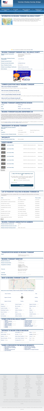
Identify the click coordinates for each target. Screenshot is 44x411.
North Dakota (27, 386)
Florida (5, 390)
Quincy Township (8, 293)
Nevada (27, 377)
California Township (18, 310)
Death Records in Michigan (30, 346)
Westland (2, 340)
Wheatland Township (29, 326)
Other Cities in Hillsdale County (14, 319)
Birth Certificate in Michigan (10, 346)
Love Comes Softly (10, 145)
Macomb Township (4, 338)
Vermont (39, 387)
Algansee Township (23, 290)
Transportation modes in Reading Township (18, 252)
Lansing (30, 334)
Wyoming (39, 395)
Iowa (16, 380)
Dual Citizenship (8, 350)
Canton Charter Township (19, 338)
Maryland (16, 387)
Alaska (5, 377)
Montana (16, 396)
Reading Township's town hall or (10, 122)
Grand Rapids (17, 332)
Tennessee (39, 378)
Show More (3, 170)
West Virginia (39, 392)
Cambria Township (16, 290)
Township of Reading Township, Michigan (29, 2)
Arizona (4, 380)
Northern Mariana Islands (27, 387)
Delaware (5, 389)
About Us (20, 407)
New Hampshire (28, 378)
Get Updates (22, 185)
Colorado (5, 384)
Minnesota (16, 392)
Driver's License (28, 348)
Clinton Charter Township (19, 336)
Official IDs (7, 348)
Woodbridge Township (4, 310)
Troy (30, 338)
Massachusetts (16, 389)
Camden (16, 308)
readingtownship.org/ (21, 63)
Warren (30, 332)
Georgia (4, 392)
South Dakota (39, 377)
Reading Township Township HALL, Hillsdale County (21, 52)
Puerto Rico (28, 395)
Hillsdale (19, 108)
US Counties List (15, 10)
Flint (30, 340)
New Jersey (28, 380)
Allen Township (17, 306)
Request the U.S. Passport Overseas (31, 349)
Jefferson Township (8, 321)
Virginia (39, 389)
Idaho (16, 375)
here (32, 49)
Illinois (16, 377)
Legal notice (4, 407)
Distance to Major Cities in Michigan (15, 330)
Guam (5, 393)
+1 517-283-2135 (21, 58)
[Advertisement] (22, 36)
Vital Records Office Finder (5, 10)
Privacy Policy (15, 407)
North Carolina (27, 384)
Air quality (6, 137)
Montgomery (31, 290)
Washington (39, 390)
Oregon (27, 392)
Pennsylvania (27, 393)
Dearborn (2, 336)
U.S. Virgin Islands (39, 381)
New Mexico (28, 381)
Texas (39, 380)
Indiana (16, 378)
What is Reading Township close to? (15, 278)
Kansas (16, 381)
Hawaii (5, 395)
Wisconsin (39, 393)
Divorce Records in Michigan (30, 347)
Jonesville (6, 322)
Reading (10, 290)
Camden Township (4, 308)
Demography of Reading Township (14, 125)
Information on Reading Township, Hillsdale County (21, 16)
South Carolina (39, 375)
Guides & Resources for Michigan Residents (18, 345)
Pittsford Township (8, 324)
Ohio (28, 389)
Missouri (16, 395)
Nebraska (27, 375)
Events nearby (7, 142)
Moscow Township (8, 325)
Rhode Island (27, 396)
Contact (24, 407)
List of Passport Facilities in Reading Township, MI (20, 192)
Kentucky (16, 383)
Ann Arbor (17, 334)
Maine (16, 386)
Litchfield (6, 326)
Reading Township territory (12, 259)
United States (20, 104)
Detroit (2, 332)
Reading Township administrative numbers (17, 222)
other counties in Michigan (26, 108)
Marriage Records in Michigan (10, 347)
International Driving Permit (10, 349)
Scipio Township (28, 323)
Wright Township (28, 324)
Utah (39, 386)
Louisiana (16, 384)
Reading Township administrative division (17, 103)
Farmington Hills (18, 340)
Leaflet (22, 288)
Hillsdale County (18, 122)
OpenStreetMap (29, 288)
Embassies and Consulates (38, 10)
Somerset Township (28, 320)
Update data (9, 407)
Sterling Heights (3, 334)
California (5, 383)
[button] (10, 280)
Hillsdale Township (32, 306)
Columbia (5, 386)
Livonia (30, 336)
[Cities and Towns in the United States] (6, 3)
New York (27, 383)
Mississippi (16, 393)
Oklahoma (28, 390)
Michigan (19, 106)
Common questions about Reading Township (18, 84)
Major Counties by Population (26, 10)
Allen (22, 293)
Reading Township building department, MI (17, 112)
